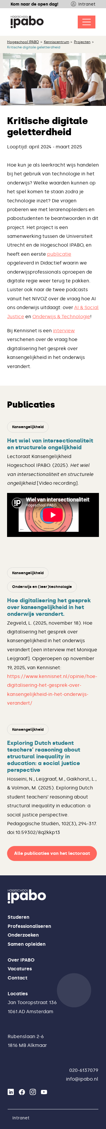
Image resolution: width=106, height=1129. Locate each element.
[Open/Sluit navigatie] (86, 22)
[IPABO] (27, 22)
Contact (17, 978)
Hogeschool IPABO (23, 42)
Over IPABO (21, 960)
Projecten (82, 42)
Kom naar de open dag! (34, 4)
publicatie (59, 254)
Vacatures (20, 969)
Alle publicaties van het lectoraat (52, 853)
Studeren (18, 917)
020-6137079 (83, 1070)
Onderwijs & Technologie (61, 316)
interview (64, 330)
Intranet (86, 4)
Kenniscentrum (56, 42)
